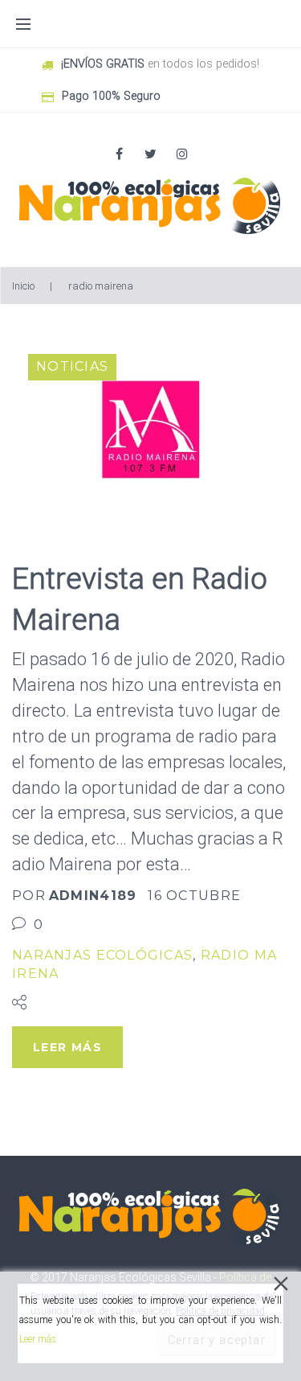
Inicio (23, 286)
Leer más (37, 1339)
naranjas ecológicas (102, 955)
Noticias (72, 366)
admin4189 (93, 895)
